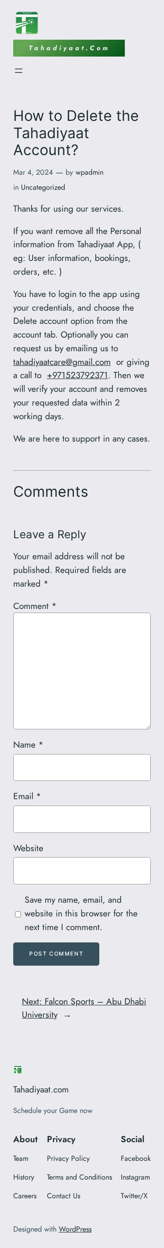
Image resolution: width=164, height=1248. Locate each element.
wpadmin (89, 172)
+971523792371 (77, 375)
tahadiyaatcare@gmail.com (62, 361)
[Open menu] (18, 70)
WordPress (75, 1229)
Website (28, 848)
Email (27, 796)
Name (28, 744)
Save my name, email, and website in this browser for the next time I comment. (81, 913)
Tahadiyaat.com (41, 1089)
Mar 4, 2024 (33, 172)
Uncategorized (43, 187)
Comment (34, 605)
